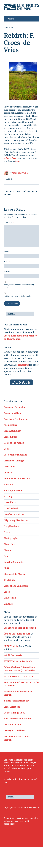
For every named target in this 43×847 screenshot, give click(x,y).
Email (7, 261)
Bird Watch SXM (12, 431)
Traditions (9, 580)
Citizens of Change (14, 460)
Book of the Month (14, 443)
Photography (11, 538)
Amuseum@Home (13, 413)
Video (7, 592)
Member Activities (14, 514)
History (8, 496)
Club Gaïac (9, 466)
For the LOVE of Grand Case (18, 676)
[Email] (28, 839)
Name (7, 251)
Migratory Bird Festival (16, 520)
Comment (9, 222)
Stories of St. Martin (15, 574)
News (7, 532)
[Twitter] (12, 839)
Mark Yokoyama (20, 173)
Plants (7, 550)
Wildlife (8, 604)
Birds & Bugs (10, 437)
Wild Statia (10, 597)
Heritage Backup (13, 490)
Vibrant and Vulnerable (16, 586)
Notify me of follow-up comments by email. (19, 286)
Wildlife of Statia (13, 655)
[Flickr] (19, 839)
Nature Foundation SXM (16, 700)
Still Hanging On (30, 191)
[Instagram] (16, 839)
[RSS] (33, 839)
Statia (7, 568)
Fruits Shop (17, 779)
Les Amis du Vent (13, 724)
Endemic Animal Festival (17, 478)
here (17, 161)
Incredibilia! (10, 502)
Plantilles (9, 544)
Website (7, 272)
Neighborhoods (12, 526)
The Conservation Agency (17, 718)
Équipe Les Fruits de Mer (17, 633)
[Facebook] (9, 839)
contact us (23, 365)
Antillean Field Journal (16, 419)
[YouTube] (23, 839)
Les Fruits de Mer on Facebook (20, 628)
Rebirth (9, 179)
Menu (11, 18)
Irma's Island (11, 508)
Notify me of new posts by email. (17, 296)
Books (7, 449)
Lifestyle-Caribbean (14, 730)
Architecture (10, 425)
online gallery (10, 158)
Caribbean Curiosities (15, 454)
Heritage (8, 484)
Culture (8, 472)
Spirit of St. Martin (14, 562)
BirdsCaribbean (12, 707)
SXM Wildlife (11, 646)
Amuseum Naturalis (14, 407)
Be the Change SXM (14, 712)
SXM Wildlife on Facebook (18, 661)
